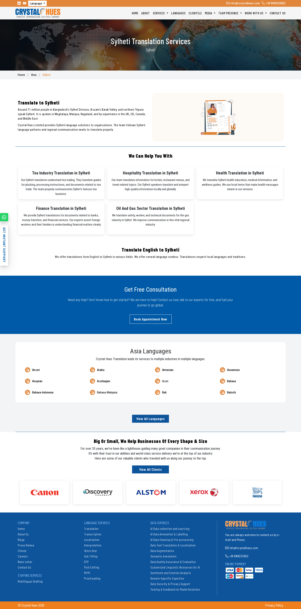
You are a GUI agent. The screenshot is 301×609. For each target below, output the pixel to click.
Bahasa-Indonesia (42, 392)
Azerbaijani (103, 381)
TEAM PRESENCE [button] (228, 13)
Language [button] (36, 3)
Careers (23, 556)
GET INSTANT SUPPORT (4, 245)
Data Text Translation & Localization (173, 545)
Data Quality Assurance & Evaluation (173, 562)
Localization (92, 540)
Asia (33, 75)
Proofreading (92, 578)
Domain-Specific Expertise (167, 578)
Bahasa (231, 381)
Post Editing (91, 567)
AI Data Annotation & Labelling (169, 534)
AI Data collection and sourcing (170, 528)
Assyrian (37, 381)
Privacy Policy (274, 605)
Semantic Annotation (163, 556)
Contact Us (24, 567)
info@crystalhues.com (245, 3)
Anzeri (36, 370)
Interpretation (93, 545)
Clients (22, 551)
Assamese (233, 370)
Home (21, 75)
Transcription (93, 534)
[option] (45, 492)
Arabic (101, 370)
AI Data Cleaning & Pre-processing (172, 540)
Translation (91, 528)
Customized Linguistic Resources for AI (175, 567)
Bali (164, 392)
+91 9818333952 (275, 3)
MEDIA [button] (209, 13)
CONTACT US (278, 13)
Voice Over (90, 551)
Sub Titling (91, 556)
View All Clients (150, 469)
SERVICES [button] (159, 13)
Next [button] (286, 490)
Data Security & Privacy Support (170, 584)
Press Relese (26, 545)
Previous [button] (15, 490)
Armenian (167, 370)
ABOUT (145, 13)
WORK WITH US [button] (254, 13)
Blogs (21, 540)
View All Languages (150, 418)
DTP (86, 562)
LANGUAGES (178, 13)
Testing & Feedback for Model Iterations (175, 589)
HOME (135, 13)
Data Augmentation (162, 551)
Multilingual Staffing (30, 581)
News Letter (25, 562)
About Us (23, 534)
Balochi (231, 392)
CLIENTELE (195, 13)
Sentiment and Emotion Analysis (170, 573)
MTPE (87, 573)
